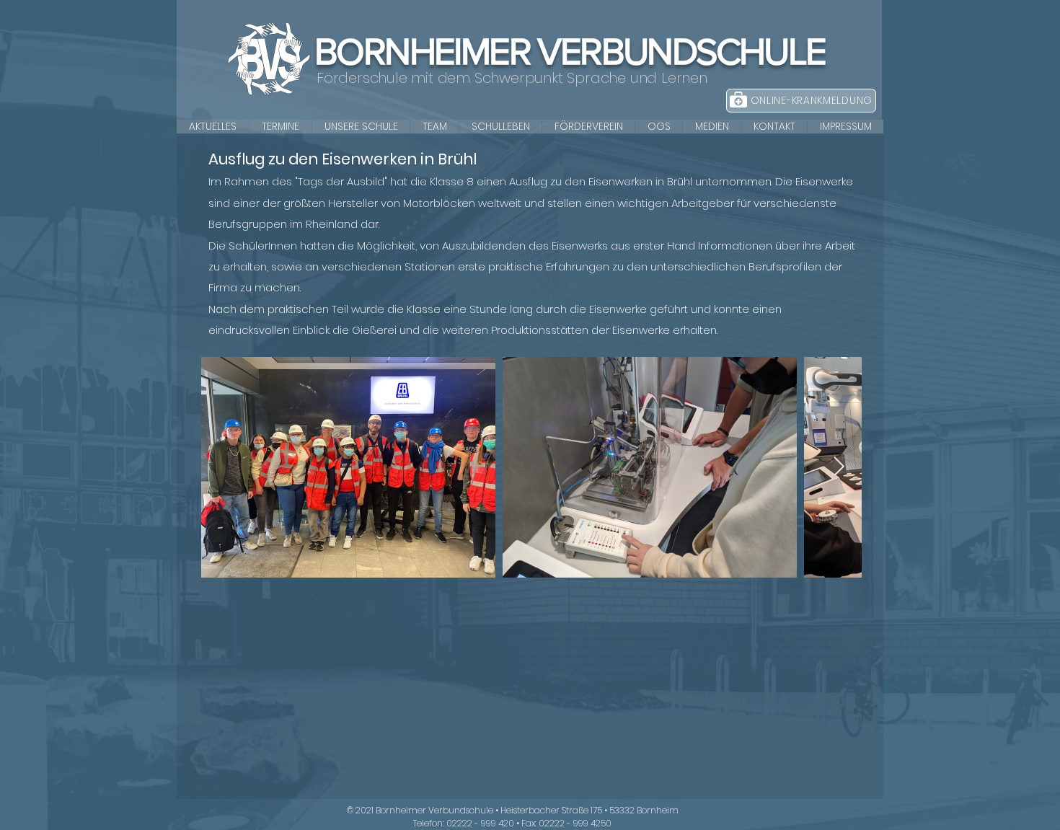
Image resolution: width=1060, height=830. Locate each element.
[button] (361, 126)
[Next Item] (839, 467)
